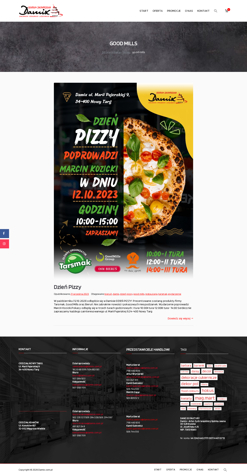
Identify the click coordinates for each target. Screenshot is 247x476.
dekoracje (218, 371)
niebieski (196, 403)
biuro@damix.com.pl (83, 375)
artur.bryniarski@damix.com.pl (142, 376)
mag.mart (205, 398)
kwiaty (186, 398)
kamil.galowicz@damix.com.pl (142, 385)
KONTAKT (203, 10)
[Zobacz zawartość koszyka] (226, 11)
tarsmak (162, 293)
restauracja (151, 293)
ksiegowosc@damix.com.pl (87, 384)
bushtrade (220, 365)
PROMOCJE (174, 10)
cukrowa (184, 372)
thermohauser (205, 409)
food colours (190, 391)
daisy (195, 371)
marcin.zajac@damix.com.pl (141, 395)
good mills (138, 293)
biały (210, 366)
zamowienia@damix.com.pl (87, 366)
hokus (208, 390)
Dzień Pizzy (67, 286)
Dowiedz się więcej (179, 318)
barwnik (199, 365)
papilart (208, 403)
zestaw (218, 409)
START (144, 10)
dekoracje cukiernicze (199, 377)
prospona (219, 404)
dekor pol (189, 383)
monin (184, 403)
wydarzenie (174, 293)
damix (116, 293)
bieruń (108, 293)
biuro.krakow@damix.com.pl (88, 414)
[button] (216, 11)
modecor (222, 399)
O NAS (189, 10)
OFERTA (158, 10)
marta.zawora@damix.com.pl (141, 367)
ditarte (204, 384)
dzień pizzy (126, 293)
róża (183, 408)
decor (206, 371)
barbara (186, 365)
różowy (192, 408)
